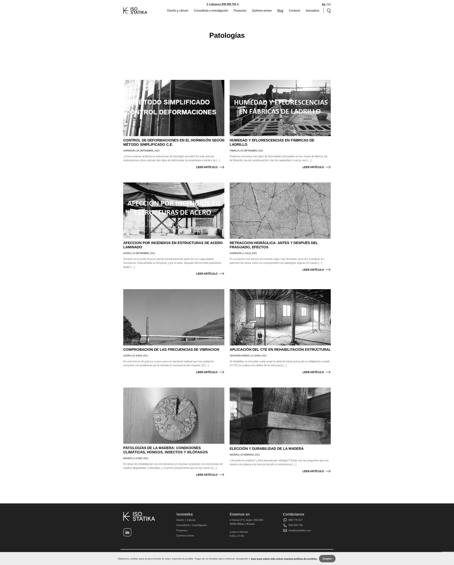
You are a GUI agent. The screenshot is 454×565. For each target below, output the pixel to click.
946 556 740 (296, 525)
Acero (127, 253)
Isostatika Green (240, 355)
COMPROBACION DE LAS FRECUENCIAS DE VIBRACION (171, 349)
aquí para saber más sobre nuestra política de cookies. (284, 558)
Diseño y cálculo (177, 10)
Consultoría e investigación (211, 10)
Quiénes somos (262, 10)
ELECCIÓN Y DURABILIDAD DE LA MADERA (267, 449)
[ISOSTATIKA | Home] (135, 10)
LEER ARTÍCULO (207, 167)
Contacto (294, 10)
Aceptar (327, 558)
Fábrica (234, 150)
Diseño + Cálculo (185, 519)
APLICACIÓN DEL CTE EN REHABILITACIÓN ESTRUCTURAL (280, 349)
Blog (280, 10)
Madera (127, 458)
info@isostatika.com (300, 530)
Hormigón (129, 150)
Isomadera (312, 10)
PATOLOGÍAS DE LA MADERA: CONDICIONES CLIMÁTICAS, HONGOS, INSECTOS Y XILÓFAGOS (165, 450)
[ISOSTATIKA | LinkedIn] (127, 532)
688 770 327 (296, 519)
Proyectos (240, 10)
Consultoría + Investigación (191, 525)
